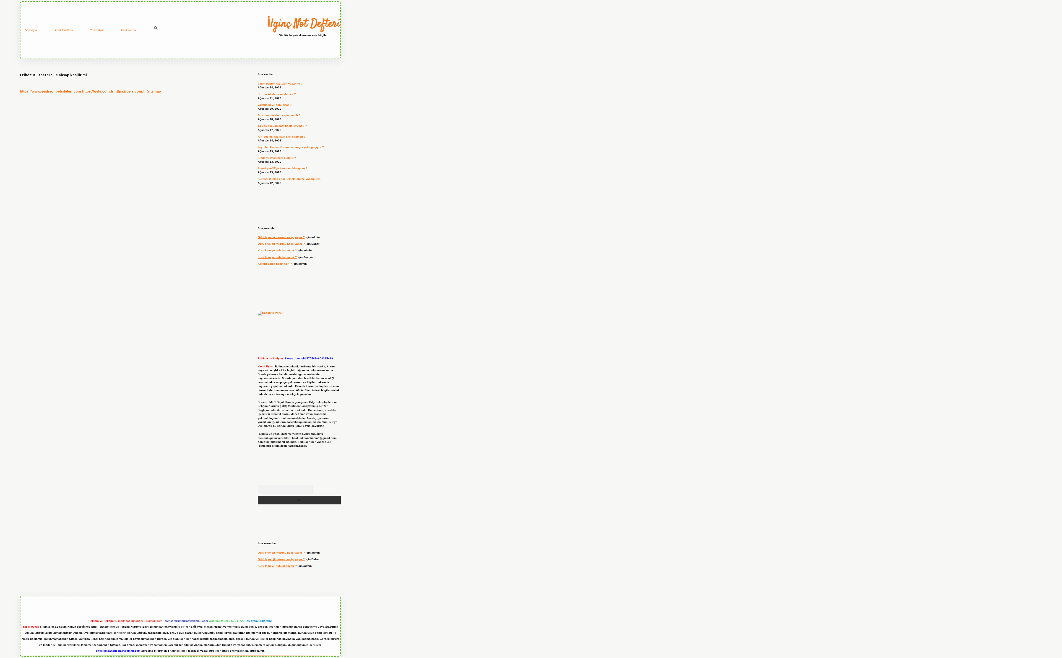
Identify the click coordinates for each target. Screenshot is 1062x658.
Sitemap (154, 91)
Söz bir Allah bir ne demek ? (277, 94)
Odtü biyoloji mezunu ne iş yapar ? (281, 237)
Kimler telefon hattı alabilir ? (277, 157)
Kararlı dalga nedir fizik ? (275, 263)
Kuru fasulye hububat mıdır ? (277, 250)
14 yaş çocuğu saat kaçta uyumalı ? (282, 125)
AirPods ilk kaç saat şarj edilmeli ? (281, 136)
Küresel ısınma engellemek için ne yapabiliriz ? (290, 178)
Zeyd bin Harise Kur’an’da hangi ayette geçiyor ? (291, 147)
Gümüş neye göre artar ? (274, 104)
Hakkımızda (128, 29)
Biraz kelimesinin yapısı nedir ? (279, 115)
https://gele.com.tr (97, 91)
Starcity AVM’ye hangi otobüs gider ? (283, 168)
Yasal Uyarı (97, 29)
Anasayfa (31, 29)
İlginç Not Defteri (303, 24)
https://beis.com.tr (130, 91)
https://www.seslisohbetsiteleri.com (50, 91)
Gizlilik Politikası (64, 29)
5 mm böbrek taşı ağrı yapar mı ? (280, 83)
